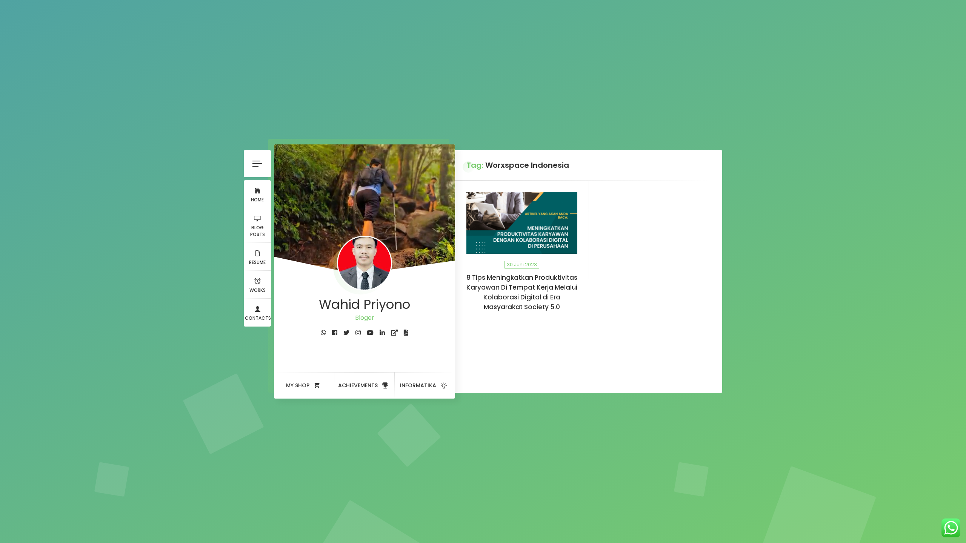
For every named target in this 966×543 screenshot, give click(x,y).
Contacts (258, 318)
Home (257, 199)
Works (257, 290)
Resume (257, 262)
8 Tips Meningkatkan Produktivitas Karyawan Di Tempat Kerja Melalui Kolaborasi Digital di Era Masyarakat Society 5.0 (521, 292)
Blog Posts (257, 231)
